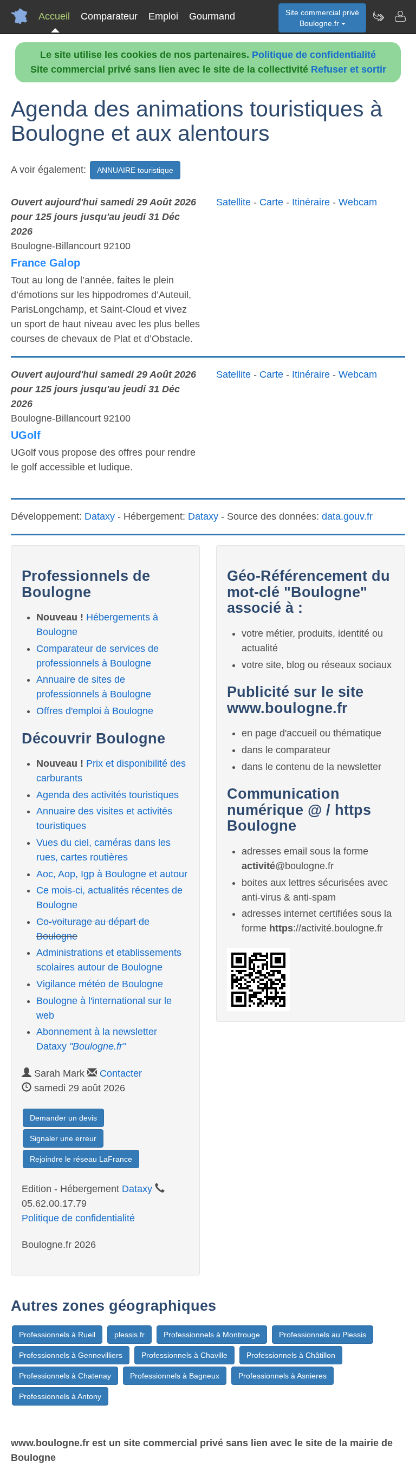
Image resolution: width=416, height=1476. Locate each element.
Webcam (358, 202)
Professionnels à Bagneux (174, 1375)
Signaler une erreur (63, 1138)
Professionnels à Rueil (57, 1334)
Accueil (54, 16)
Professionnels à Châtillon (290, 1355)
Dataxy (99, 516)
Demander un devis (63, 1118)
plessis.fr (129, 1334)
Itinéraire (311, 202)
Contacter (121, 1073)
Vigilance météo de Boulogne (99, 984)
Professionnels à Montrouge (212, 1334)
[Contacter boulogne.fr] (400, 16)
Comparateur (109, 16)
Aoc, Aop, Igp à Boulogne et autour (111, 874)
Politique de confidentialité (314, 54)
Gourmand (212, 16)
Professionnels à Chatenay (65, 1375)
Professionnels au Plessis (322, 1334)
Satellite (233, 202)
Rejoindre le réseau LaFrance (81, 1159)
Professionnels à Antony (60, 1396)
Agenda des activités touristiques (107, 794)
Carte (271, 202)
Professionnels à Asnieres (282, 1375)
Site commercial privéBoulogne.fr (322, 18)
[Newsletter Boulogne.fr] (378, 16)
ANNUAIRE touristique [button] (135, 170)
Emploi (163, 16)
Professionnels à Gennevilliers (70, 1355)
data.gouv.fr (347, 516)
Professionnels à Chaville (184, 1355)
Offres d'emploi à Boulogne (94, 710)
